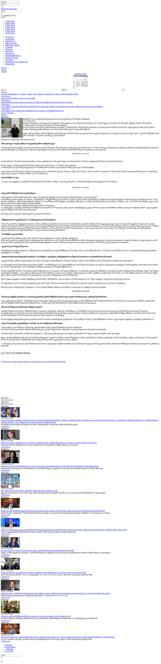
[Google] (44, 362)
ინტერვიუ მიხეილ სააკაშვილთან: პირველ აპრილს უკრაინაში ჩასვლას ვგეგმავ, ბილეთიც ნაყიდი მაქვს (43, 573)
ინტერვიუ (5, 117)
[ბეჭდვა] (62, 362)
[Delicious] (36, 362)
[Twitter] (13, 362)
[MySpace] (27, 362)
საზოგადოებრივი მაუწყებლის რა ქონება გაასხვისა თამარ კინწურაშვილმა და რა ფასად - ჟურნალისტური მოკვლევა (49, 443)
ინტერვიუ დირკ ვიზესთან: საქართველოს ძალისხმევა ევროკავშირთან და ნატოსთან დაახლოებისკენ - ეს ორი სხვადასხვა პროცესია (55, 593)
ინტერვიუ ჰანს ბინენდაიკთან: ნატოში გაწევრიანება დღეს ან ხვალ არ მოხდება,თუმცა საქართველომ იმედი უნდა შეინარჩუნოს (53, 511)
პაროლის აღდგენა (9, 9)
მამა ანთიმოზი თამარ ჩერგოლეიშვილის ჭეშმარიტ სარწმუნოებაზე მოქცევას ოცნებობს (37, 102)
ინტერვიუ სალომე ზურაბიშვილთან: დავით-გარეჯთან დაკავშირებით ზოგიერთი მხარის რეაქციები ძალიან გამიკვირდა (50, 466)
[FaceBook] (5, 362)
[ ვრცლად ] (5, 96)
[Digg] (20, 362)
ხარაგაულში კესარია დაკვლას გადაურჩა (18, 98)
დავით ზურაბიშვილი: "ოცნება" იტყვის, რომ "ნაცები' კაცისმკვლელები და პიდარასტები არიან (39, 94)
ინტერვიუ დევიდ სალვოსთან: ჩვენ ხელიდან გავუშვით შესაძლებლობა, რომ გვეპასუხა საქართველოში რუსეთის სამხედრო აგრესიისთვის (58, 637)
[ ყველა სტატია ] (7, 113)
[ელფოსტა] (53, 362)
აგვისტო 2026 (80, 74)
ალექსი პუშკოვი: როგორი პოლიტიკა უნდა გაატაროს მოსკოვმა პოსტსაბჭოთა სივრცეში (37, 551)
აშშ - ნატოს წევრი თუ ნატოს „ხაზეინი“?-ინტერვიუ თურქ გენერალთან (29, 491)
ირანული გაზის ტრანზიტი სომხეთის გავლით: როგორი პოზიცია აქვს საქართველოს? (36, 616)
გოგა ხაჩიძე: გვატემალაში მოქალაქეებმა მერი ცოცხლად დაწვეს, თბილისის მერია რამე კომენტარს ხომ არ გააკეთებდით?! (52, 107)
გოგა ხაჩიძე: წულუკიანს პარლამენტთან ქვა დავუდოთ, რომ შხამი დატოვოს (32, 111)
